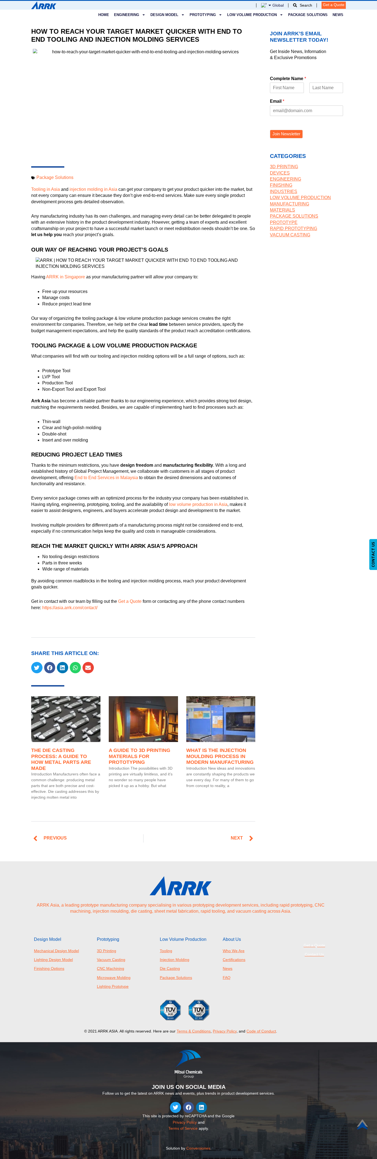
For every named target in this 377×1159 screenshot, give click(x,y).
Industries (283, 191)
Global (278, 5)
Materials (282, 210)
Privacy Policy (225, 1031)
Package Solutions (308, 15)
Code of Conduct (261, 1031)
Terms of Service (183, 1128)
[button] (37, 667)
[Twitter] (175, 1107)
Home (103, 15)
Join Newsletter (286, 133)
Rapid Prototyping (293, 228)
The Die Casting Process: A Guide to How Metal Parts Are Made (61, 759)
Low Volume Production (252, 15)
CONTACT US (373, 554)
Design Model (164, 15)
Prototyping (203, 15)
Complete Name (288, 78)
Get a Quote (130, 601)
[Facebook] (188, 1107)
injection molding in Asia (92, 189)
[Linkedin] (201, 1107)
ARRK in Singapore (65, 276)
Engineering (285, 179)
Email (277, 101)
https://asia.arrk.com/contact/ (69, 607)
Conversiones (198, 1148)
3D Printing (284, 166)
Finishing (281, 185)
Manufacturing (289, 204)
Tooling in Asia (45, 189)
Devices (280, 173)
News (338, 15)
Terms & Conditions (194, 1031)
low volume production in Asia (198, 504)
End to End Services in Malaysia (106, 477)
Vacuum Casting (290, 235)
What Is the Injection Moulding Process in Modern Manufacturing (220, 756)
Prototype (284, 222)
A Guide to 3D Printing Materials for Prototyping (139, 756)
